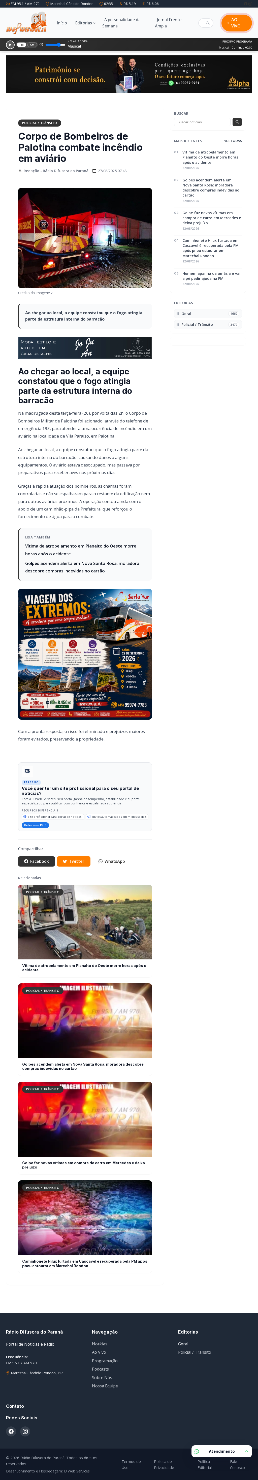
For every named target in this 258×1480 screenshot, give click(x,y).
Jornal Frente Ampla (168, 23)
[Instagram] (250, 3)
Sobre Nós (102, 1377)
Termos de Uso (131, 1464)
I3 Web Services (77, 1471)
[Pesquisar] (207, 23)
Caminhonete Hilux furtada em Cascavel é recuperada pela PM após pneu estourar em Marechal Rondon (84, 1263)
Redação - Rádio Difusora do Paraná (56, 170)
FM (21, 45)
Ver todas (233, 141)
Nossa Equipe (105, 1386)
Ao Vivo (99, 1352)
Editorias (83, 23)
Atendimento (222, 1451)
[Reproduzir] (10, 45)
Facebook (39, 861)
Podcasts (100, 1369)
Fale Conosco (237, 1464)
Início (62, 23)
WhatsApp (115, 861)
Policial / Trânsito (39, 123)
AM (32, 45)
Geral (183, 1344)
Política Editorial (205, 1464)
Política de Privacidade (164, 1464)
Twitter (76, 861)
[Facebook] (246, 3)
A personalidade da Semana (121, 23)
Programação (105, 1361)
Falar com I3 (33, 825)
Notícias (99, 1344)
